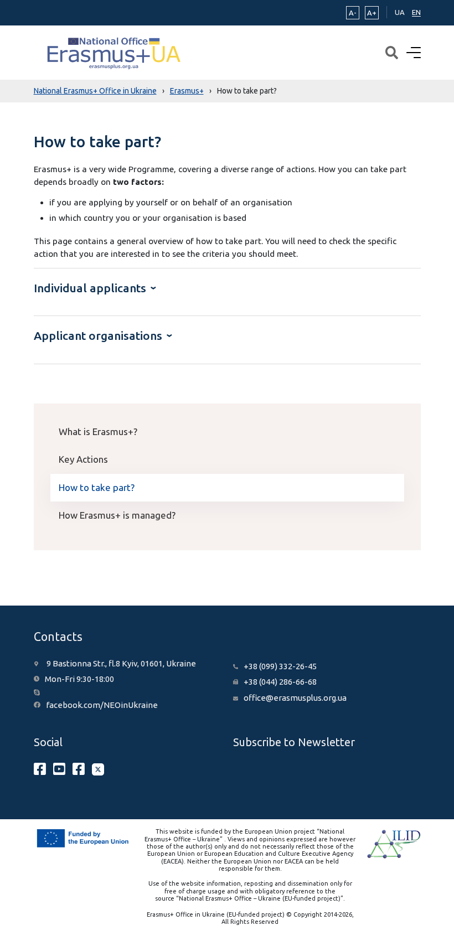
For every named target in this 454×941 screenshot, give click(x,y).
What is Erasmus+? (98, 431)
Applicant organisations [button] (99, 335)
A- (353, 13)
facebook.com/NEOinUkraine (102, 705)
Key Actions (83, 459)
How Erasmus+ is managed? (117, 515)
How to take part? (97, 487)
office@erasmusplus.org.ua (295, 697)
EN (416, 12)
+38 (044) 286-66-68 (280, 681)
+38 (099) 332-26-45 (280, 666)
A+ (371, 13)
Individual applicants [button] (91, 287)
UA (400, 12)
